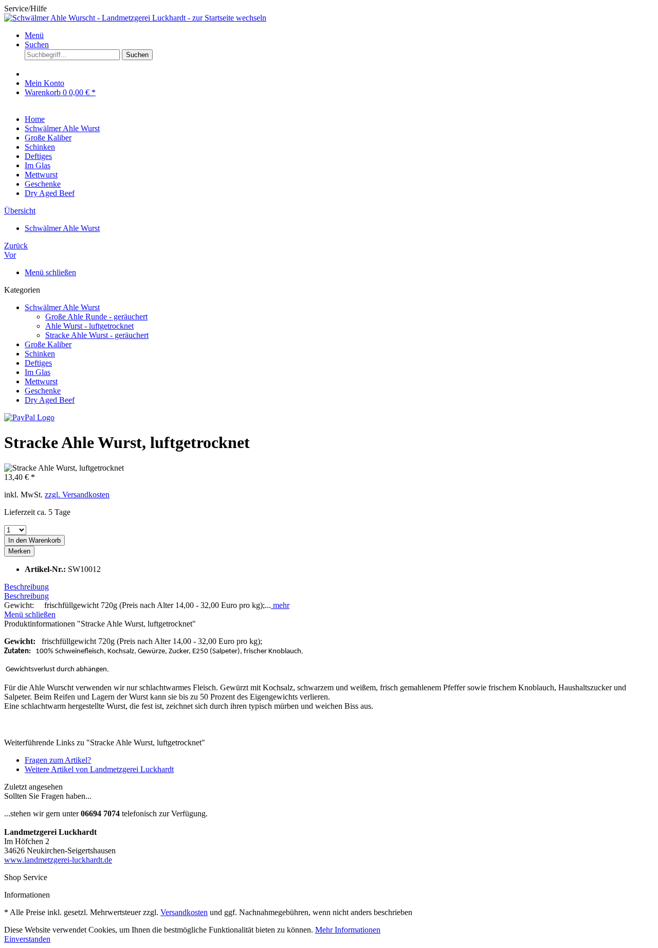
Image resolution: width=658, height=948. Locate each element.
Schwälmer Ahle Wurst (62, 307)
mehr (280, 605)
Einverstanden (27, 939)
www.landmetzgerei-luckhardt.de (58, 859)
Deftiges (38, 363)
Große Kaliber (48, 344)
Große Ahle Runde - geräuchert (96, 316)
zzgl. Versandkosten (77, 494)
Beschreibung (26, 586)
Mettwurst (41, 381)
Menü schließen (50, 272)
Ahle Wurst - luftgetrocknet (89, 325)
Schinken (40, 353)
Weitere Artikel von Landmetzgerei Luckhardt (99, 769)
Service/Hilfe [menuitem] (25, 8)
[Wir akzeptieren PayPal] (29, 417)
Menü (34, 35)
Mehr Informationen (347, 929)
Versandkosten (184, 912)
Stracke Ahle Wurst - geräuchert (97, 335)
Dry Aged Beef (50, 400)
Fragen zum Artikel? (58, 760)
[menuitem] (339, 35)
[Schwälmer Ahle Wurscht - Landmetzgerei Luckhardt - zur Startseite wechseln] (135, 17)
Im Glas (37, 372)
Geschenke (43, 390)
